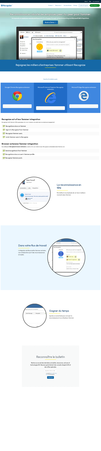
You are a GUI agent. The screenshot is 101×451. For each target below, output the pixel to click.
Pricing (75, 5)
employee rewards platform (31, 18)
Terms (51, 373)
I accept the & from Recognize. (51, 374)
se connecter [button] (96, 1)
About (86, 1)
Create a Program (83, 5)
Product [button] (50, 5)
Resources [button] (58, 5)
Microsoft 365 (76, 18)
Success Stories (67, 5)
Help (90, 1)
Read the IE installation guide (50, 79)
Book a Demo (94, 5)
